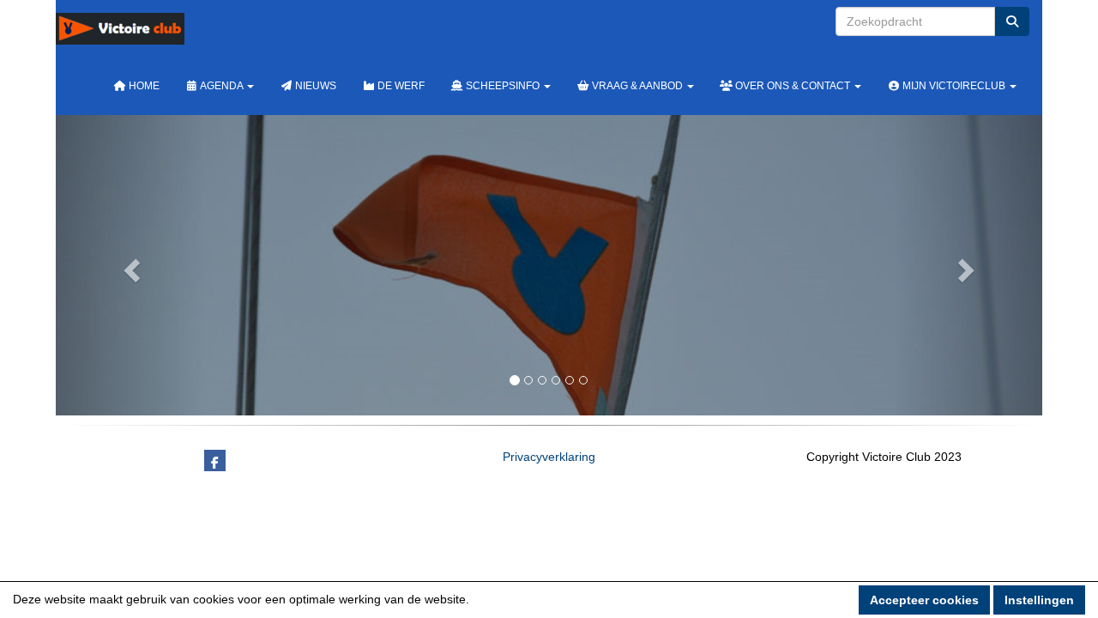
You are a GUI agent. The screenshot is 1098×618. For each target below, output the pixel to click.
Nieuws (314, 86)
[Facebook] (214, 463)
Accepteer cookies (924, 600)
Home (143, 86)
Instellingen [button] (1039, 600)
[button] (130, 265)
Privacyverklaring (549, 457)
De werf (400, 86)
